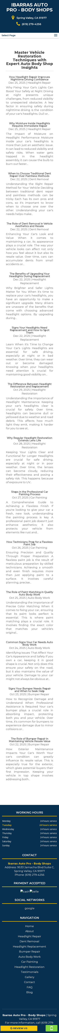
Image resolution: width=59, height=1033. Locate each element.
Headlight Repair (39, 82)
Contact (29, 982)
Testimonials (29, 971)
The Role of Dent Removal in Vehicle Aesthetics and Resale (29, 225)
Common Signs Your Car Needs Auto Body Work (29, 643)
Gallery (29, 977)
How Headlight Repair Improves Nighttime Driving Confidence (29, 78)
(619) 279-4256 (31, 24)
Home (29, 926)
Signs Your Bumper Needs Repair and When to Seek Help (29, 690)
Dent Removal (39, 179)
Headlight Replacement (29, 946)
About (29, 931)
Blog (29, 992)
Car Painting (38, 497)
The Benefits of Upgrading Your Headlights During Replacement (29, 275)
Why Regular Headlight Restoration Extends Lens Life (29, 439)
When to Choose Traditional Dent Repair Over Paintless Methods (29, 174)
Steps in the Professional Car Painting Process (29, 493)
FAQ (29, 987)
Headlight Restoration (29, 966)
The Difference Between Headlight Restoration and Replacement (30, 385)
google (29, 908)
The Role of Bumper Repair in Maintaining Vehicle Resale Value (29, 740)
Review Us (20, 1028)
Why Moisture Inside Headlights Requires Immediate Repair (29, 124)
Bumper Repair (38, 694)
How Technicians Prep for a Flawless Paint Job (29, 543)
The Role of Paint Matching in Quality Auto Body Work (29, 593)
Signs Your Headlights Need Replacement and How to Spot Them (29, 330)
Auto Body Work (39, 597)
